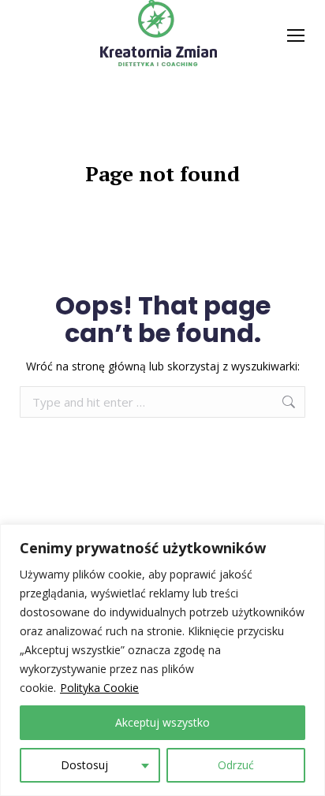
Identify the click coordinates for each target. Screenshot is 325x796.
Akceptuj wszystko (162, 722)
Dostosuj (84, 764)
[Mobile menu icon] (295, 35)
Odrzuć (236, 764)
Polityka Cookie (99, 687)
